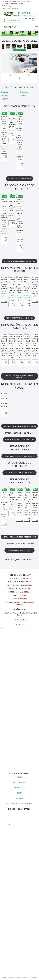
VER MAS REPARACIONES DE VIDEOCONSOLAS (19, 537)
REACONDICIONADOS (19, 782)
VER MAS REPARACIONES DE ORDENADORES (19, 456)
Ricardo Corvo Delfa (20, 977)
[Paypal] (21, 816)
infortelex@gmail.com (20, 625)
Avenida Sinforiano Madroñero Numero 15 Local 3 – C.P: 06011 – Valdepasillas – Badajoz (15, 2)
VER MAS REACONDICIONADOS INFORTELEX (19, 261)
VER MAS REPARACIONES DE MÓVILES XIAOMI (19, 426)
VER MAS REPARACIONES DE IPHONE (19, 318)
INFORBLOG (19, 798)
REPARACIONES (19, 788)
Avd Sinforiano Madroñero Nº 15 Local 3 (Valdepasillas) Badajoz (20, 614)
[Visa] (17, 816)
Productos (23, 92)
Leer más (13, 140)
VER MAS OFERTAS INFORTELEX (19, 179)
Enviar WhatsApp (7, 6)
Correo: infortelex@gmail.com (10, 8)
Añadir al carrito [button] (6, 156)
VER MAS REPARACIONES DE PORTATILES (19, 440)
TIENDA (19, 793)
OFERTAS (19, 777)
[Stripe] (24, 816)
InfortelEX (24, 12)
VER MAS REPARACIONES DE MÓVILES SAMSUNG (19, 376)
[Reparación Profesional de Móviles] (19, 54)
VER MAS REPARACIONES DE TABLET (19, 550)
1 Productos (5, 92)
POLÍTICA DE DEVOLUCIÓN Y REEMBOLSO (19, 804)
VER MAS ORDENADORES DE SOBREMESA (19, 473)
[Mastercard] (14, 816)
